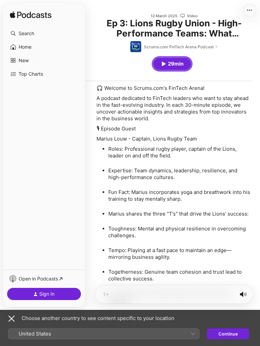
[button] (44, 33)
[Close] (11, 319)
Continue (228, 334)
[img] (30, 15)
